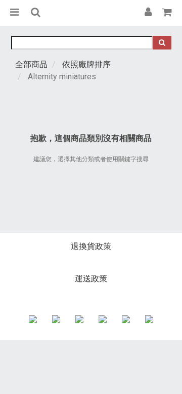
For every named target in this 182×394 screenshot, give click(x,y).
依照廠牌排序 (86, 64)
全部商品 (31, 64)
